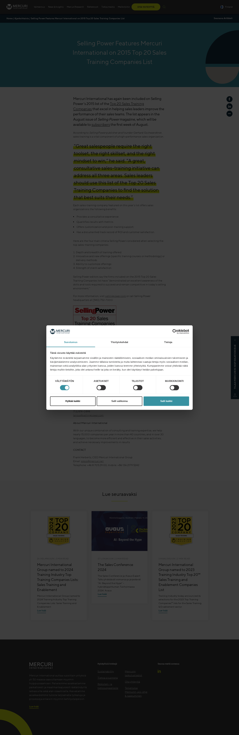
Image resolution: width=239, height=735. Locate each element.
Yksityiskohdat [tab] (119, 342)
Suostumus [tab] (71, 342)
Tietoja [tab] (168, 342)
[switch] (101, 387)
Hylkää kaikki (72, 401)
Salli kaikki (166, 401)
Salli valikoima (119, 401)
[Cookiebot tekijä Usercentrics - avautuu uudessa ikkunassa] (175, 331)
